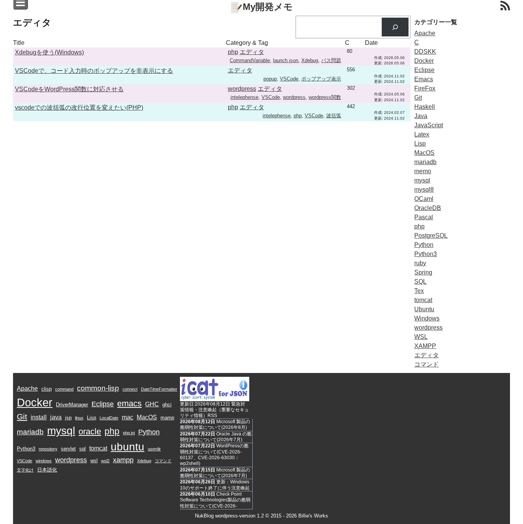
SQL (420, 281)
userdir (154, 449)
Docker (424, 60)
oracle (89, 431)
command (64, 389)
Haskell (424, 106)
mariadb (425, 162)
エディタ (252, 52)
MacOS (424, 152)
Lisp (420, 143)
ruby (420, 263)
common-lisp (98, 388)
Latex (421, 134)
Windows (427, 318)
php (233, 52)
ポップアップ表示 (321, 79)
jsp (68, 418)
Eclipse (424, 70)
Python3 (425, 254)
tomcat (423, 300)
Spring (423, 272)
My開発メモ (268, 7)
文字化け (25, 470)
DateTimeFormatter (159, 389)
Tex (419, 290)
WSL (421, 336)
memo (422, 171)
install (39, 417)
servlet (68, 449)
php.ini (129, 432)
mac (127, 417)
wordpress (242, 88)
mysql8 (424, 189)
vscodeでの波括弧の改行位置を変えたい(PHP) (79, 107)
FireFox (424, 88)
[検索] (395, 27)
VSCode (289, 79)
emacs (129, 403)
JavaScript (428, 125)
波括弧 (333, 115)
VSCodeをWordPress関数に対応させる (69, 89)
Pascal (423, 217)
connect (130, 389)
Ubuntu (424, 309)
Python (423, 244)
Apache (424, 33)
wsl (94, 460)
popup (270, 79)
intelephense (244, 97)
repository (48, 449)
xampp (123, 460)
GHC (152, 404)
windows (44, 460)
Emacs (423, 79)
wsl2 (105, 460)
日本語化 (47, 470)
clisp (46, 389)
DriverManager (72, 404)
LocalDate (109, 418)
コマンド (426, 364)
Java (420, 116)
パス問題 (331, 60)
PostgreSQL (431, 235)
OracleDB (427, 208)
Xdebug (309, 60)
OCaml (423, 198)
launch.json (285, 60)
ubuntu (127, 446)
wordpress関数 (325, 97)
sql (82, 449)
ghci (167, 404)
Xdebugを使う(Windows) (49, 52)
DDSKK (425, 51)
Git (418, 97)
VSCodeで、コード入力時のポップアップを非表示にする (94, 70)
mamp (167, 418)
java (56, 417)
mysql (422, 180)
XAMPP (425, 346)
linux (79, 418)
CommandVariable (250, 60)
